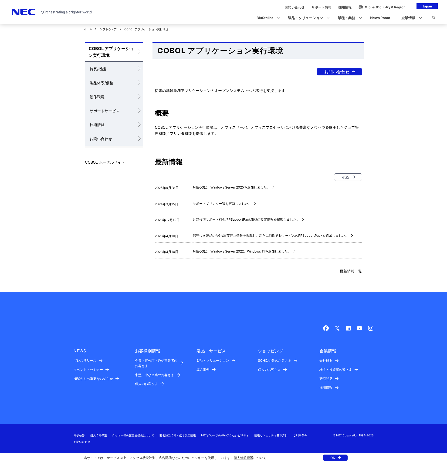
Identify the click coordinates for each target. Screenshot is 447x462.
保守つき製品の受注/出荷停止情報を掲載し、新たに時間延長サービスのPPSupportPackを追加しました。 (271, 235)
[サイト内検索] (434, 18)
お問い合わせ (101, 138)
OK (332, 458)
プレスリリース (85, 360)
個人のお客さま (146, 384)
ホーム (88, 29)
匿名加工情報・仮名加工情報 (177, 435)
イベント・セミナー (88, 369)
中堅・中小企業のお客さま (154, 375)
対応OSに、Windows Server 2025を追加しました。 (231, 187)
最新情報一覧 (351, 271)
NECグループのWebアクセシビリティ (225, 435)
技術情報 (97, 124)
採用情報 (325, 387)
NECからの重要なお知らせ (93, 379)
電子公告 (79, 435)
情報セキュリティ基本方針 (271, 435)
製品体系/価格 (101, 83)
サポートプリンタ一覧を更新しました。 (222, 204)
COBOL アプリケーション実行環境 (111, 52)
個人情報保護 (243, 458)
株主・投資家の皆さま (335, 369)
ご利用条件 (300, 435)
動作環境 (97, 96)
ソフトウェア (108, 29)
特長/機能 (98, 69)
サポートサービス (104, 110)
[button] (266, 18)
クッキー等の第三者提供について (133, 435)
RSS (345, 177)
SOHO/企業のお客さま (274, 360)
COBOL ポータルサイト (105, 162)
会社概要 (325, 360)
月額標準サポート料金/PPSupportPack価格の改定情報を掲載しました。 (246, 219)
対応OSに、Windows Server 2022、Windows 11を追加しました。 (242, 251)
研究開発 (325, 379)
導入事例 (203, 369)
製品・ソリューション (212, 360)
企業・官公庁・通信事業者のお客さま (156, 363)
